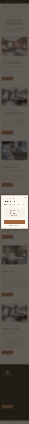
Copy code (15, 215)
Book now (14, 221)
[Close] (25, 197)
